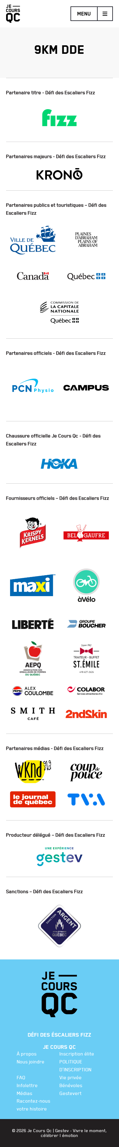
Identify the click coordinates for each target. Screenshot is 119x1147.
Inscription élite (77, 1053)
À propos (27, 1053)
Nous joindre (31, 1061)
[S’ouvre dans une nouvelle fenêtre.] (59, 114)
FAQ (21, 1077)
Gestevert (71, 1093)
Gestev (62, 1130)
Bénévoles (71, 1085)
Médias (24, 1093)
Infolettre (27, 1085)
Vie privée (71, 1077)
